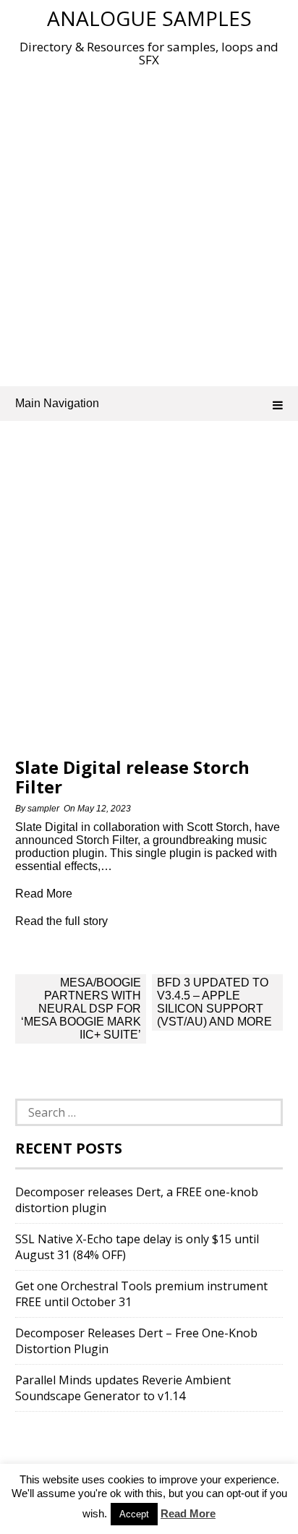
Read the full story (61, 921)
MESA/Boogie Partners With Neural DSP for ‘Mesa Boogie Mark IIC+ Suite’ (81, 1008)
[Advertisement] (149, 223)
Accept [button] (134, 1514)
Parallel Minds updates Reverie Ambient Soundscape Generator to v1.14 (123, 1388)
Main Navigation (57, 403)
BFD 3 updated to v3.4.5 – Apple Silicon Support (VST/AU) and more (214, 1002)
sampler (43, 809)
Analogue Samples (149, 18)
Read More (188, 1513)
